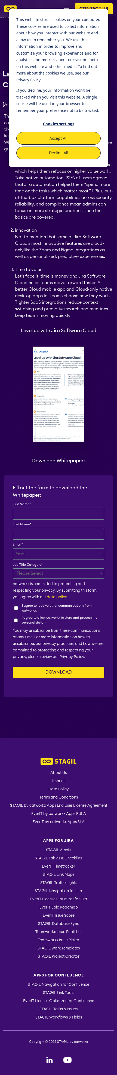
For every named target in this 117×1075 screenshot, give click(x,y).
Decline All (58, 152)
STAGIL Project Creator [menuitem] (58, 956)
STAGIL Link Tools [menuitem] (58, 993)
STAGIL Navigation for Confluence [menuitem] (58, 985)
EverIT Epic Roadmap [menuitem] (58, 907)
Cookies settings (58, 123)
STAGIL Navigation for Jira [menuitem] (58, 891)
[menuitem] (58, 762)
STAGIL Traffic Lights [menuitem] (58, 883)
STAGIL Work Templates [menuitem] (59, 948)
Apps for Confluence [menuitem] (58, 975)
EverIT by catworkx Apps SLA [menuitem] (59, 822)
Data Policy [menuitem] (58, 789)
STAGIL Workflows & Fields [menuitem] (58, 1017)
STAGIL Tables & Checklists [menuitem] (58, 858)
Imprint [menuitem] (58, 781)
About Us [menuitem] (58, 773)
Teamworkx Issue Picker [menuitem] (58, 940)
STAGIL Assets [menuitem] (58, 850)
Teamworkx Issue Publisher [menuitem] (58, 932)
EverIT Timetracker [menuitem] (58, 866)
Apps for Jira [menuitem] (58, 841)
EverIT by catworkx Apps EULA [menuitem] (58, 814)
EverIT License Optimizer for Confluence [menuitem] (58, 1001)
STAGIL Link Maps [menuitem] (58, 875)
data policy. (57, 597)
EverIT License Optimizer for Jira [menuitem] (58, 899)
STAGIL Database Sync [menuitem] (58, 924)
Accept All (58, 138)
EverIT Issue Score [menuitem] (59, 916)
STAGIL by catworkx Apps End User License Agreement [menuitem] (58, 806)
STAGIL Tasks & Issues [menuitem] (58, 1009)
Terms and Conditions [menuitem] (58, 797)
